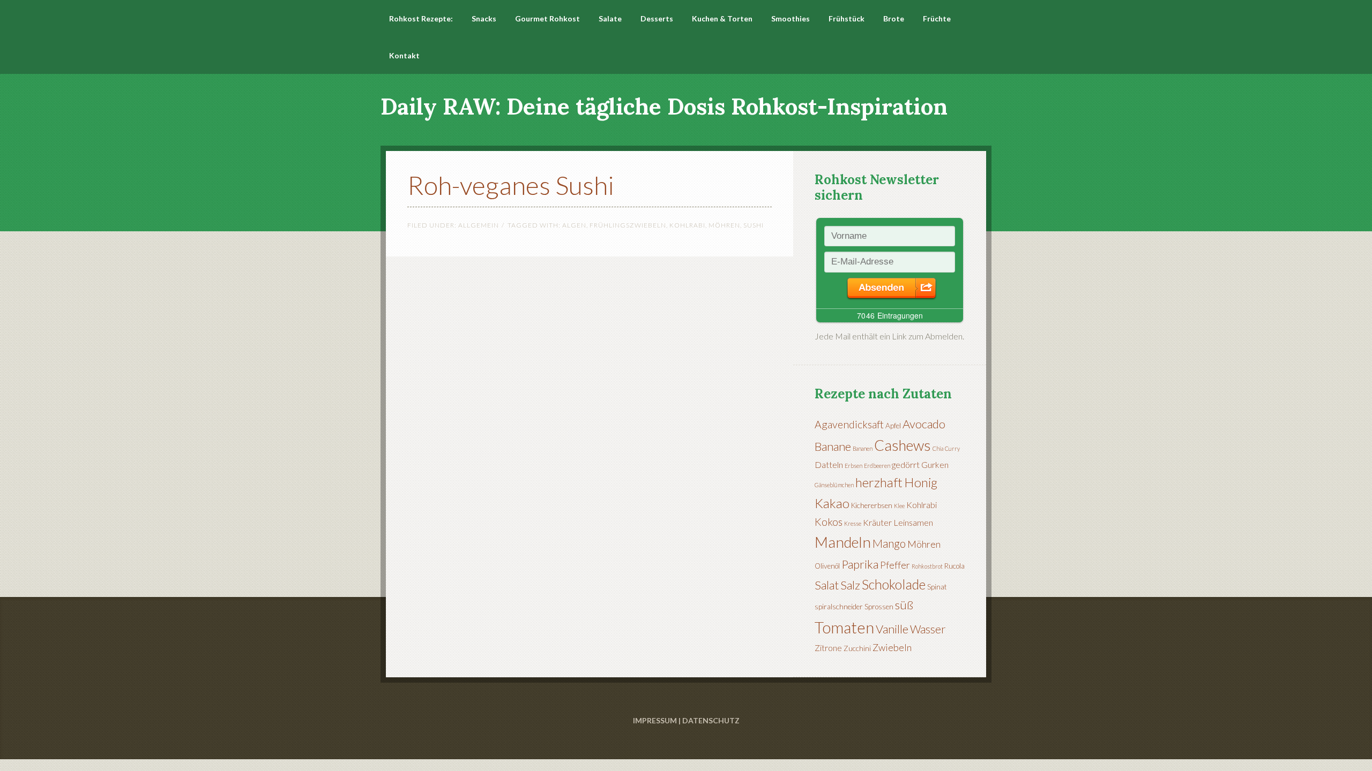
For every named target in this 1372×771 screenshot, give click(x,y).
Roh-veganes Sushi (510, 185)
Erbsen (853, 465)
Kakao (832, 503)
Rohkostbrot (927, 566)
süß (904, 605)
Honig (920, 482)
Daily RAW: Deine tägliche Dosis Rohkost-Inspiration (664, 106)
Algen (574, 225)
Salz (850, 585)
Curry (952, 448)
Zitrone (828, 647)
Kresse (852, 523)
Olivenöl (827, 566)
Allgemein (478, 225)
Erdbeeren (877, 465)
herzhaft (879, 482)
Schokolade (894, 584)
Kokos (828, 522)
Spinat (937, 587)
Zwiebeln (892, 647)
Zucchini (857, 648)
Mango (889, 543)
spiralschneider (839, 606)
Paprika (859, 564)
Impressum (655, 720)
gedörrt (906, 464)
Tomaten (844, 627)
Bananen (863, 448)
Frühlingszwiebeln (628, 225)
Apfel (893, 425)
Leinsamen (913, 522)
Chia (938, 448)
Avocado (924, 424)
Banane (833, 446)
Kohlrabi (687, 225)
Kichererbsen (871, 505)
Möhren (724, 225)
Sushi (753, 225)
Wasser (928, 629)
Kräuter (877, 522)
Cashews (902, 445)
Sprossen (878, 606)
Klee (899, 505)
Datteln (829, 464)
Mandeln (843, 542)
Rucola (954, 566)
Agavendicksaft (849, 424)
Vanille (892, 629)
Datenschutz (711, 720)
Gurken (935, 464)
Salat (827, 585)
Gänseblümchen (834, 484)
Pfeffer (895, 565)
